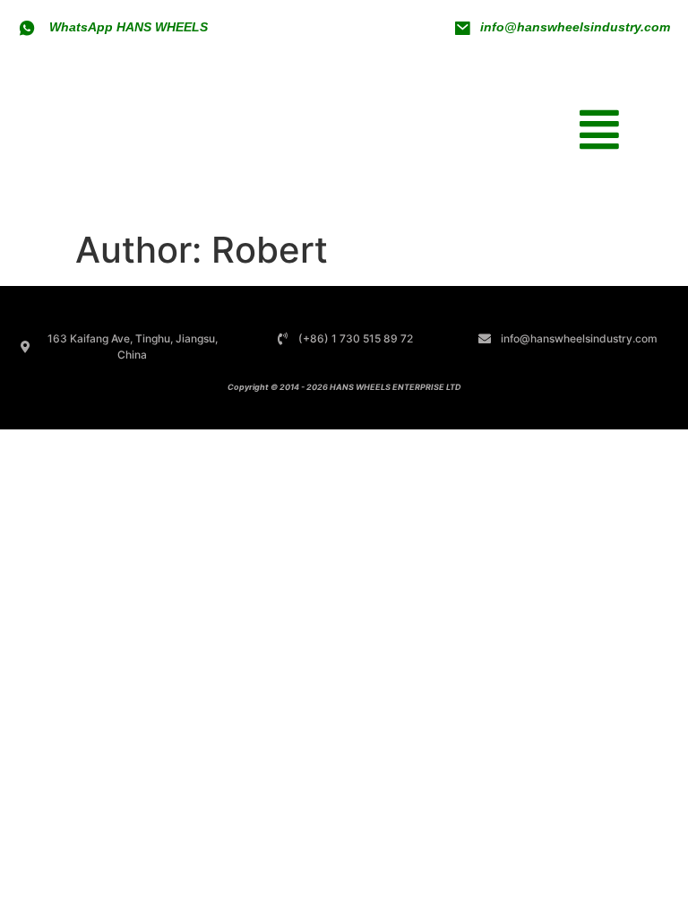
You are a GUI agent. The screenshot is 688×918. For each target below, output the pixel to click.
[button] (598, 129)
